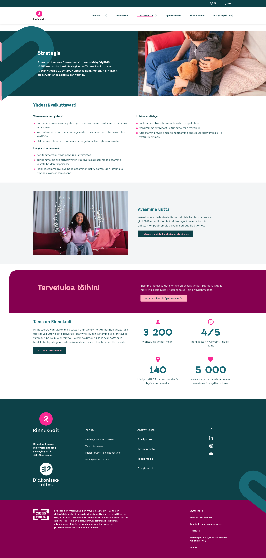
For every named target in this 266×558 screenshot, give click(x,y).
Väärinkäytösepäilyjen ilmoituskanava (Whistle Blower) (208, 539)
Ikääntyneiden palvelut (97, 459)
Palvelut (97, 15)
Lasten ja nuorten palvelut (100, 439)
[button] (228, 3)
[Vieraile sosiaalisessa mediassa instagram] (211, 446)
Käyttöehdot (196, 510)
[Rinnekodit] (39, 15)
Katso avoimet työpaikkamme (162, 298)
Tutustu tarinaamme (50, 350)
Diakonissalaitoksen (44, 447)
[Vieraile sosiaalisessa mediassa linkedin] (211, 438)
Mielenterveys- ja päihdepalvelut (103, 452)
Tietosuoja (195, 530)
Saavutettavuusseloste (201, 517)
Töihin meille (197, 15)
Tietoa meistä (145, 15)
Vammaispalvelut (94, 446)
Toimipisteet (121, 15)
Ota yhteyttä (220, 15)
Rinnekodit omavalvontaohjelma (206, 524)
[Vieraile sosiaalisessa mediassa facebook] (211, 430)
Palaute (193, 547)
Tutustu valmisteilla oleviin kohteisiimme (165, 233)
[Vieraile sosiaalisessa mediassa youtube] (211, 453)
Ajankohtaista (173, 15)
